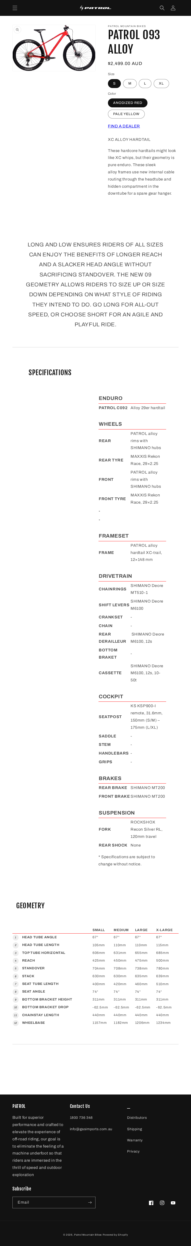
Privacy (133, 1151)
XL (161, 83)
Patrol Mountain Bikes (88, 1234)
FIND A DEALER (124, 126)
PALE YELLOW (126, 114)
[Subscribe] (89, 1202)
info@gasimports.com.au (91, 1129)
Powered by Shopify (115, 1234)
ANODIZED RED (127, 103)
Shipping (134, 1129)
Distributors (137, 1118)
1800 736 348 (81, 1118)
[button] (14, 7)
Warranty (135, 1140)
